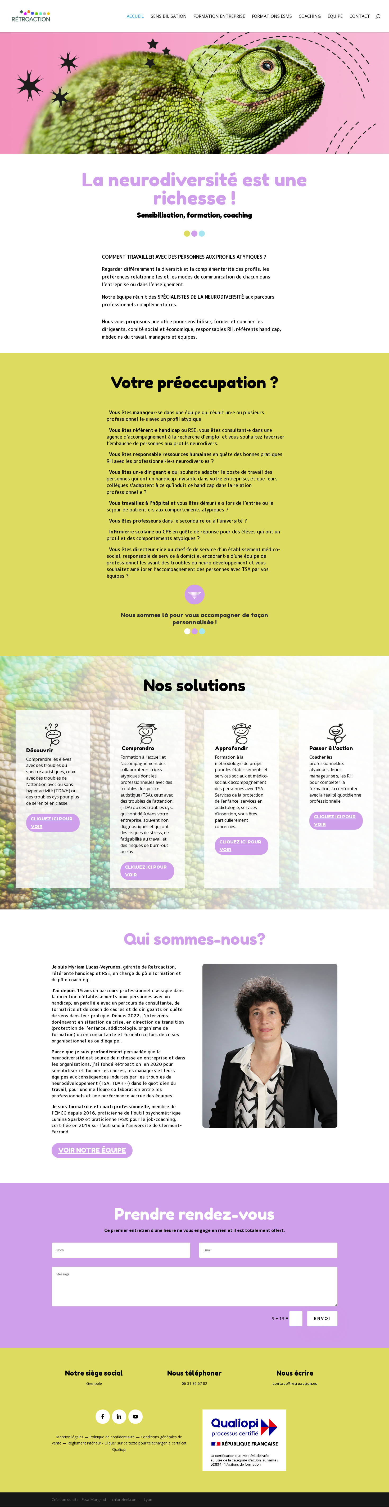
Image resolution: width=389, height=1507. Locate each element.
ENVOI (322, 1318)
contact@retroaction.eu (295, 1383)
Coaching (310, 16)
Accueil (135, 16)
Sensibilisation (169, 16)
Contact (360, 16)
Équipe (335, 16)
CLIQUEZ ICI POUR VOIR (52, 822)
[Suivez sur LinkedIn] (119, 1416)
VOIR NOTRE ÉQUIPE (92, 1150)
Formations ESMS (272, 16)
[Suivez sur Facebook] (103, 1416)
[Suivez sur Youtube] (135, 1416)
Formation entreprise (219, 16)
